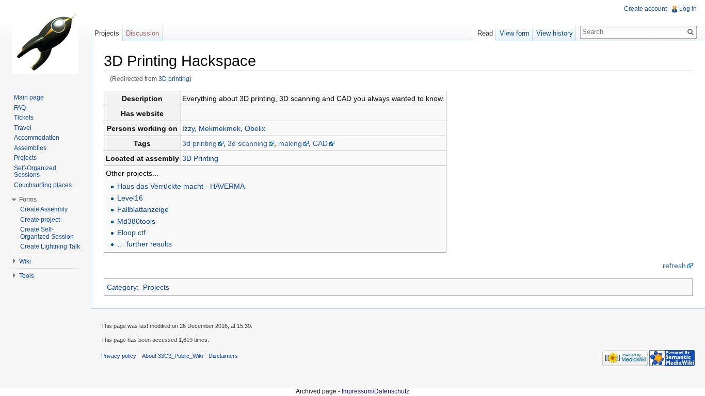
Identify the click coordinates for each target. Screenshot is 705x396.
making (290, 143)
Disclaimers (223, 356)
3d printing (199, 143)
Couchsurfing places (43, 185)
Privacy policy (118, 356)
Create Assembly (44, 209)
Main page (29, 97)
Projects (156, 287)
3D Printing (200, 158)
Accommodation (36, 137)
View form (515, 33)
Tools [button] (26, 275)
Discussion (142, 33)
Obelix (255, 128)
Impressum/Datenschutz (375, 391)
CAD (320, 143)
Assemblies (30, 148)
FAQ (20, 107)
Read (485, 33)
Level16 (130, 198)
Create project (40, 219)
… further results (144, 244)
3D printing (173, 78)
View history (554, 33)
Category (122, 287)
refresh (674, 265)
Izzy (188, 128)
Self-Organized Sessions (35, 171)
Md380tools (136, 221)
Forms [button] (28, 199)
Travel (22, 127)
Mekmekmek (220, 128)
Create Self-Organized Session (47, 233)
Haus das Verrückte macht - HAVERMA (181, 186)
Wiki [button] (25, 261)
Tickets (24, 117)
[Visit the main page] (45, 41)
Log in (688, 8)
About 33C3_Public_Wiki (172, 356)
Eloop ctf (131, 232)
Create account (645, 8)
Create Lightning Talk (50, 246)
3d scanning (247, 143)
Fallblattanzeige (143, 209)
